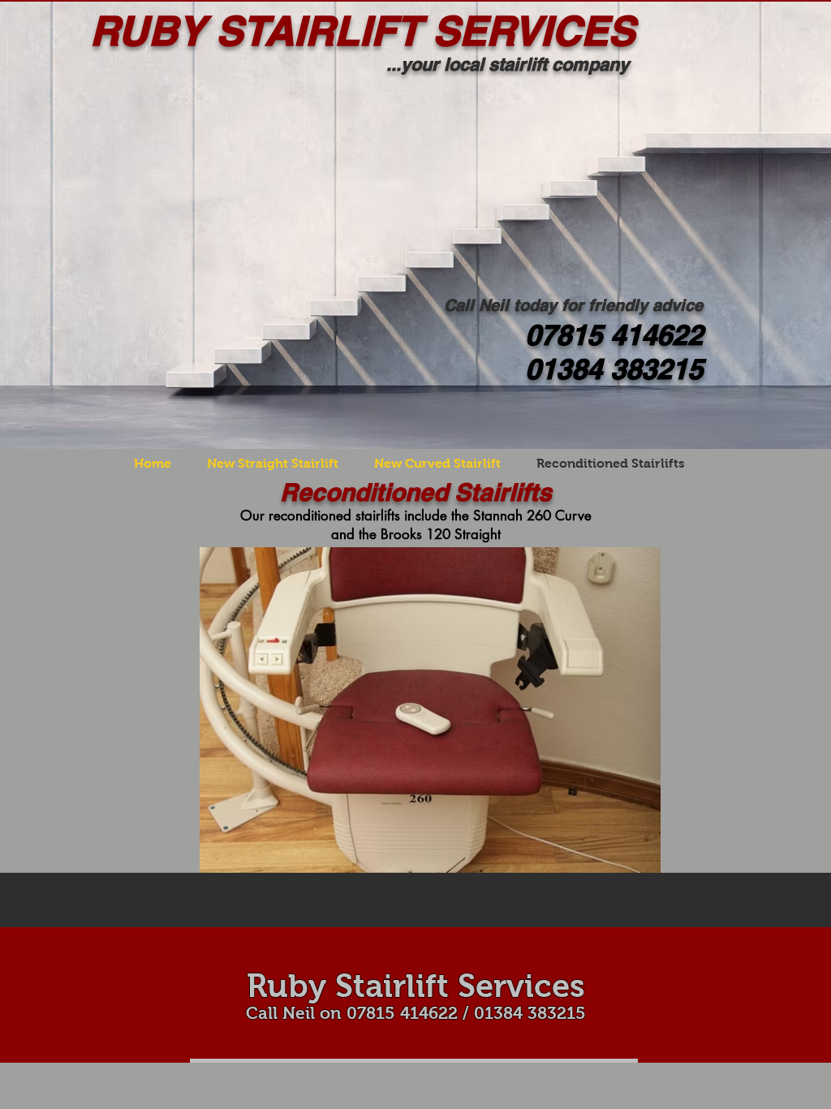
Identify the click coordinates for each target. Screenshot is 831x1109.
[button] (430, 710)
